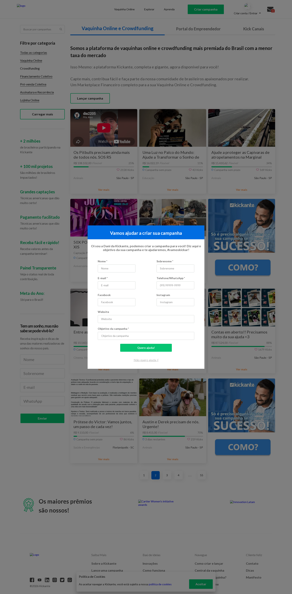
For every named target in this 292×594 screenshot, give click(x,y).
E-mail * (103, 278)
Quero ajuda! (146, 347)
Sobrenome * (165, 261)
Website (103, 311)
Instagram (163, 295)
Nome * (102, 261)
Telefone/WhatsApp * (171, 278)
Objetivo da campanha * (113, 328)
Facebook (104, 295)
